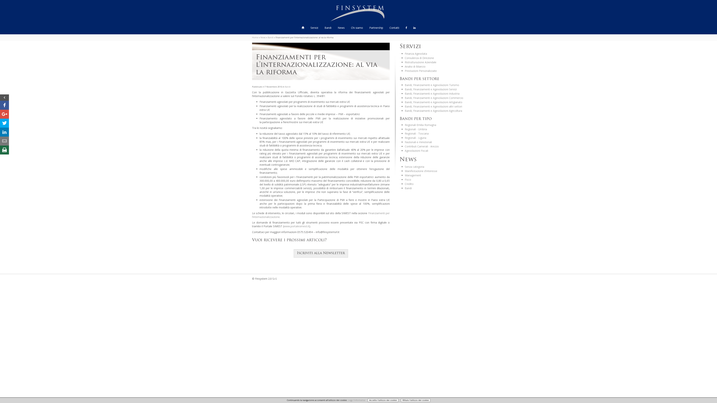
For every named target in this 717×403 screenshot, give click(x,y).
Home (255, 37)
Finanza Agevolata (416, 53)
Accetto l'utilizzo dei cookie (383, 400)
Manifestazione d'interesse (421, 171)
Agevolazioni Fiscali (416, 150)
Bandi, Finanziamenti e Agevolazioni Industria (432, 93)
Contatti (394, 27)
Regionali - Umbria (416, 129)
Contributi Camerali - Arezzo (422, 146)
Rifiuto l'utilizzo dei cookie (416, 400)
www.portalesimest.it (296, 226)
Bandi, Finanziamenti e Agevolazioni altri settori (433, 106)
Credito (409, 184)
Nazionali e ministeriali (418, 142)
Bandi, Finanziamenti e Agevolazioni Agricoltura (433, 111)
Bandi (328, 27)
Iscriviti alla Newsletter (321, 253)
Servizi (315, 27)
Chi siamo (357, 27)
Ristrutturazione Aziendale (420, 62)
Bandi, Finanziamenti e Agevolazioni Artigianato (433, 102)
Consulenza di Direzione (419, 58)
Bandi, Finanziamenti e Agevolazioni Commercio (434, 98)
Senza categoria (414, 166)
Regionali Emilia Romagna (420, 125)
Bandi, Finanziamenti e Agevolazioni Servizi (431, 89)
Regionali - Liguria (415, 138)
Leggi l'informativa (356, 400)
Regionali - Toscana (417, 133)
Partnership (376, 27)
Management (413, 175)
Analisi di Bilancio (415, 66)
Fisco (408, 179)
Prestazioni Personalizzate (421, 71)
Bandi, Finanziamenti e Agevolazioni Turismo (432, 85)
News (341, 27)
